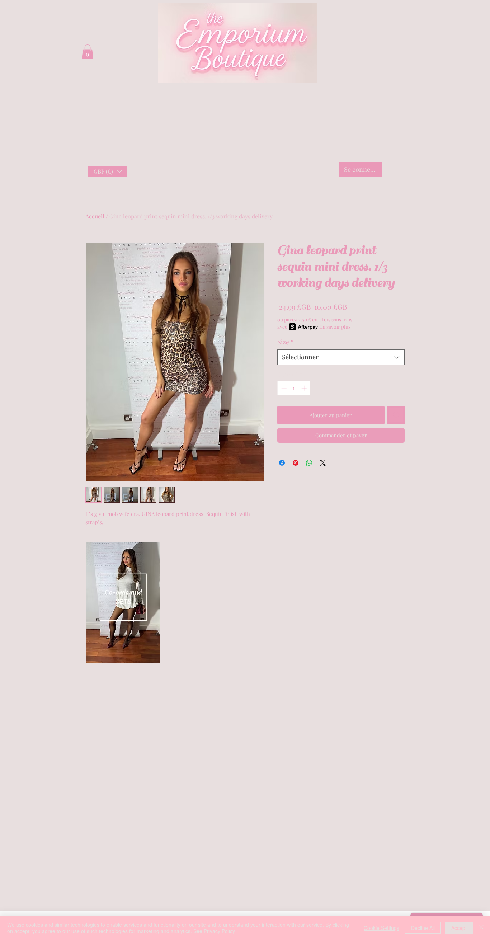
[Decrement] (283, 388)
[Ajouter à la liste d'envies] (396, 415)
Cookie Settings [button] (381, 927)
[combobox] (341, 357)
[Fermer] (481, 927)
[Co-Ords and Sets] (123, 597)
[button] (107, 171)
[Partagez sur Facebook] (282, 463)
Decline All (423, 927)
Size (285, 342)
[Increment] (305, 388)
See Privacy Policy (214, 931)
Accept (459, 927)
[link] (87, 51)
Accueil (94, 216)
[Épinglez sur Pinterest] (295, 463)
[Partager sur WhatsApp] (309, 463)
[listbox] (107, 171)
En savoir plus (334, 326)
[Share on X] (323, 463)
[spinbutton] (294, 388)
